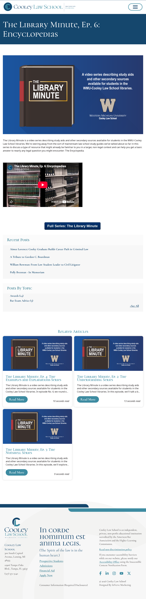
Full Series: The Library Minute (72, 226)
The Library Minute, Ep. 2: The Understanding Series (108, 371)
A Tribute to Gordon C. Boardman (30, 257)
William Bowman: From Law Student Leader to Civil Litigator (45, 264)
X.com (129, 573)
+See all (134, 306)
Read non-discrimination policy (115, 549)
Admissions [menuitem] (46, 566)
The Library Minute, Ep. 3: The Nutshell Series (37, 444)
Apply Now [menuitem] (46, 575)
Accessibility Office (109, 561)
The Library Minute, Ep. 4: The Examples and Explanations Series (37, 371)
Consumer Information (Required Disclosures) (63, 585)
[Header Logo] (39, 7)
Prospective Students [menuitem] (51, 561)
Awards (16, 296)
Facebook (100, 573)
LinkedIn (107, 573)
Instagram (114, 573)
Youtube (121, 573)
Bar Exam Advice (21, 300)
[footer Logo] (16, 528)
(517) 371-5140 (11, 573)
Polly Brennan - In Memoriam (27, 272)
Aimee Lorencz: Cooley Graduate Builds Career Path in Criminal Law (49, 249)
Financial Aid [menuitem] (47, 570)
